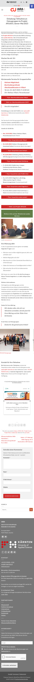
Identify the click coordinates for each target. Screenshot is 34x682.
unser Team (4, 594)
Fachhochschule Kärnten (21, 679)
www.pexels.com (8, 240)
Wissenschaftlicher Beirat (8, 623)
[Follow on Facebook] (2, 552)
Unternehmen (5, 609)
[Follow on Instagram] (5, 552)
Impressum (16, 674)
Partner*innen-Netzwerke (8, 620)
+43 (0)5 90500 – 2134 (7, 562)
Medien (3, 615)
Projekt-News (26, 15)
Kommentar (6, 457)
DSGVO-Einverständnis (8, 647)
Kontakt (10, 674)
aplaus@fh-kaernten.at (7, 369)
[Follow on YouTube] (5, 536)
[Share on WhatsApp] (9, 425)
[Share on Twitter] (15, 425)
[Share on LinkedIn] (24, 425)
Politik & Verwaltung (7, 607)
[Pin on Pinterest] (21, 425)
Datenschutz (5, 651)
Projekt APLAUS (8, 35)
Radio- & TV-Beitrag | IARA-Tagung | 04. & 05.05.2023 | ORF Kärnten (25, 439)
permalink (27, 432)
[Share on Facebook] (12, 425)
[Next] (30, 401)
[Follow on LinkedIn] (2, 536)
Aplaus (6, 15)
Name (5, 472)
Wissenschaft (5, 605)
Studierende (17, 16)
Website (5, 487)
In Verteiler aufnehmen (9, 665)
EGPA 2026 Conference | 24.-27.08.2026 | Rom (17, 403)
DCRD (9, 15)
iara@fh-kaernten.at (7, 564)
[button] (32, 6)
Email (20, 584)
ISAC (12, 15)
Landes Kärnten (8, 37)
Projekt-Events (18, 15)
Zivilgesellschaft (5, 611)
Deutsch (16, 5)
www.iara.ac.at (5, 566)
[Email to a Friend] (18, 425)
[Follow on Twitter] (8, 552)
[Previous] (4, 401)
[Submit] (31, 509)
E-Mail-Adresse (7, 479)
